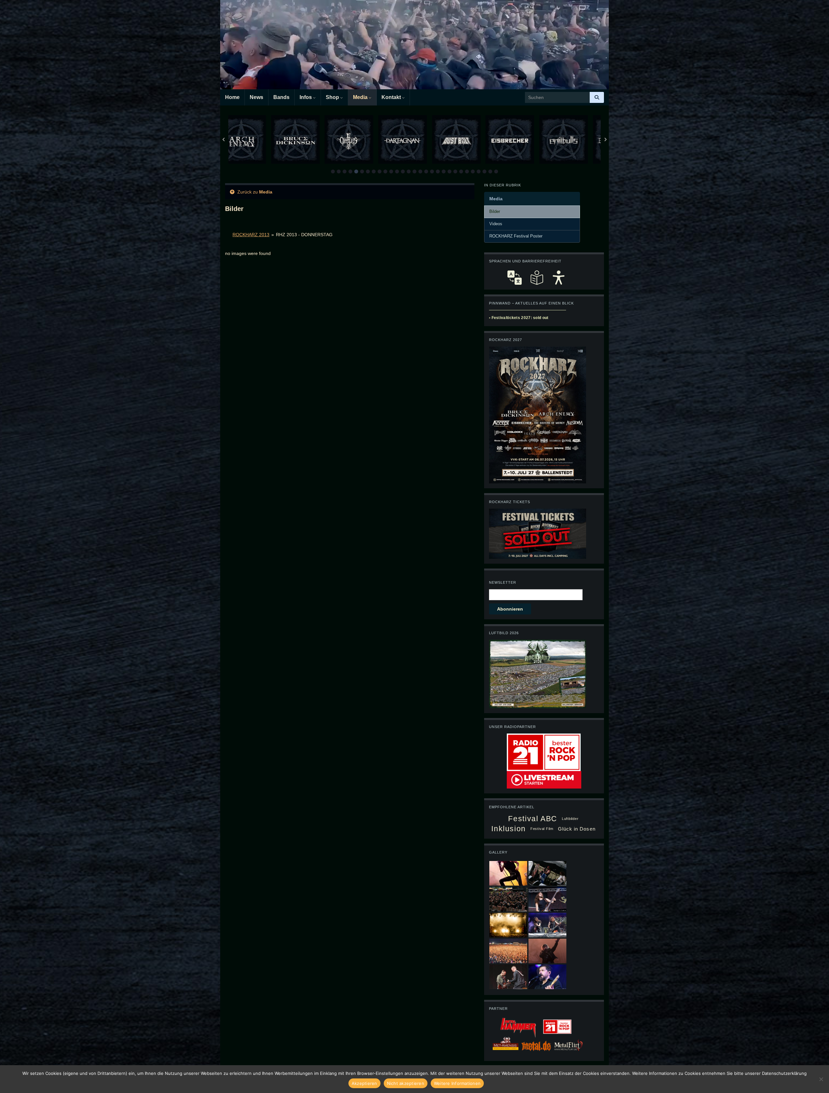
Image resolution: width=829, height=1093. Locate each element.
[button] (333, 171)
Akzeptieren (364, 1083)
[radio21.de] (544, 752)
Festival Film (541, 829)
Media (361, 97)
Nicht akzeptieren (405, 1083)
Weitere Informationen (457, 1083)
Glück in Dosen (577, 829)
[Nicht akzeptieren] (821, 1079)
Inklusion (508, 828)
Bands (281, 97)
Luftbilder (570, 819)
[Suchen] (597, 97)
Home (232, 97)
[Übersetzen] (514, 277)
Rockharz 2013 (251, 234)
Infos (306, 97)
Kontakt (391, 97)
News (256, 97)
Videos (495, 224)
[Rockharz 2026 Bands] (537, 414)
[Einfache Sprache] (536, 277)
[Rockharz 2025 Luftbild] (537, 673)
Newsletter (502, 582)
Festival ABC (532, 818)
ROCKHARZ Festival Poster (515, 236)
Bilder (494, 211)
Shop (333, 97)
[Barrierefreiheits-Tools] (558, 277)
